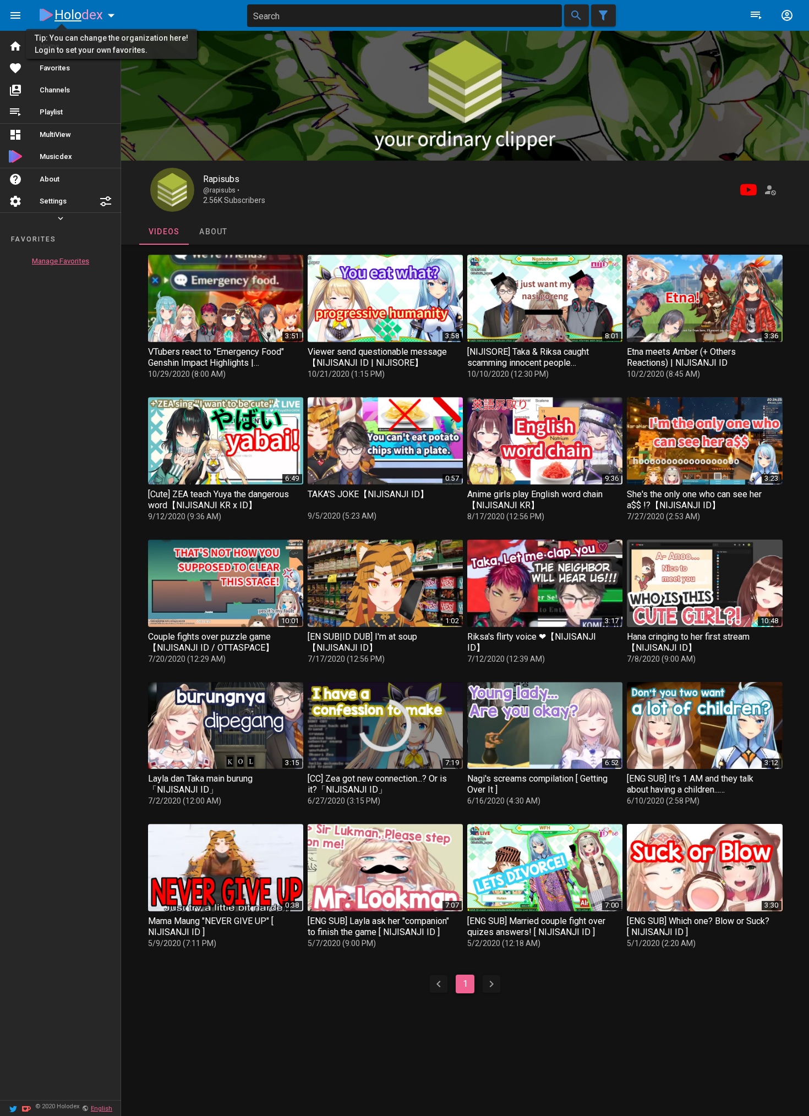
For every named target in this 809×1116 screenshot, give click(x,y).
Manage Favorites (60, 261)
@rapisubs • (221, 190)
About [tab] (213, 231)
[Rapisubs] (172, 190)
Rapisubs (221, 179)
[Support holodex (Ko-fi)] (26, 1108)
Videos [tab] (163, 231)
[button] (105, 201)
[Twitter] (13, 1108)
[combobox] (404, 15)
